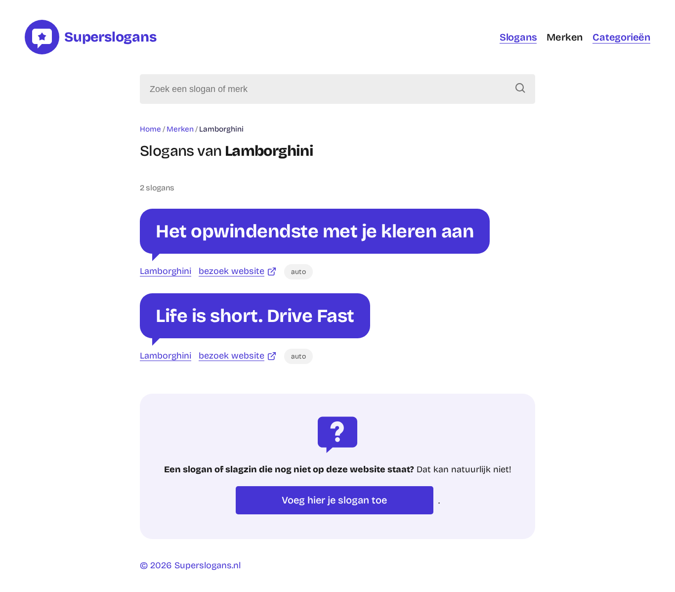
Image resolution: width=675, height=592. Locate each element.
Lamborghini (165, 271)
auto (298, 272)
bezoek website (231, 271)
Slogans (518, 37)
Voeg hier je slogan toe (334, 500)
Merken (565, 37)
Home (150, 129)
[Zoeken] (520, 89)
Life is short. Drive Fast (255, 316)
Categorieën (621, 37)
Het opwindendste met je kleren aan (315, 231)
